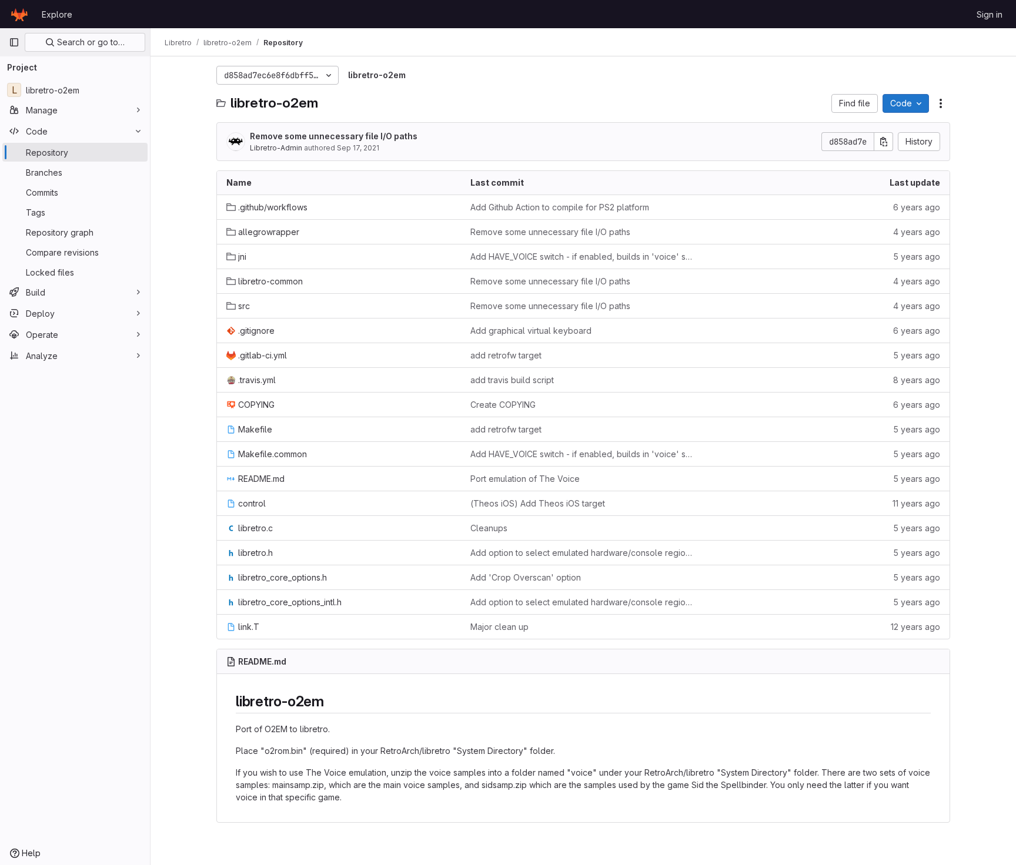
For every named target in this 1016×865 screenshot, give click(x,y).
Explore (57, 14)
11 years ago (916, 503)
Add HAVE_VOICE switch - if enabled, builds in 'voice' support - (583, 256)
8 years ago (916, 380)
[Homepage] (19, 14)
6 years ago (916, 207)
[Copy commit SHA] (883, 141)
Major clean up (499, 627)
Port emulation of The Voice (525, 479)
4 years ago (916, 232)
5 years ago (916, 256)
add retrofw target (506, 355)
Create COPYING (503, 405)
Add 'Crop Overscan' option (525, 577)
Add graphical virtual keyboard (530, 331)
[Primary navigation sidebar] (14, 42)
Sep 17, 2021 (358, 147)
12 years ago (915, 627)
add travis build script (512, 380)
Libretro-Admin (276, 147)
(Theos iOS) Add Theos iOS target (537, 503)
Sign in (989, 14)
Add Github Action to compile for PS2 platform (559, 207)
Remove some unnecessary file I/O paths (333, 136)
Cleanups (488, 528)
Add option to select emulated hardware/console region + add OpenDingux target (583, 553)
